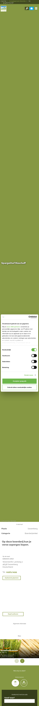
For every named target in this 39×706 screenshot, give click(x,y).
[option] (19, 648)
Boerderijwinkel (7, 656)
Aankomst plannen (12, 578)
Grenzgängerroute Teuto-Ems (17, 1)
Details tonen (28, 375)
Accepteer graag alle (19, 381)
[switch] (34, 355)
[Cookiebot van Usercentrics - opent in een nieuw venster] (28, 317)
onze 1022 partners (13, 327)
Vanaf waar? (9, 698)
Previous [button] (17, 661)
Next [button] (22, 661)
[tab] (15, 683)
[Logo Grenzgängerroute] (3, 8)
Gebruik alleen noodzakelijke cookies (19, 387)
